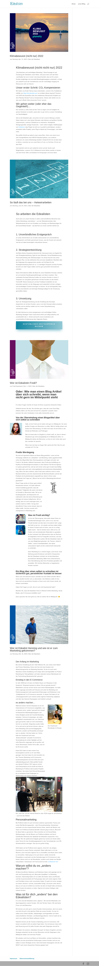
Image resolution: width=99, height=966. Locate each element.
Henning (15, 59)
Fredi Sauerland (17, 386)
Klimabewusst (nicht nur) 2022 (26, 56)
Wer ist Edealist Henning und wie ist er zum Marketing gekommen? (34, 649)
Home (74, 4)
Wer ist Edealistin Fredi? (23, 382)
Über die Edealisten (34, 59)
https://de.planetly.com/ (30, 93)
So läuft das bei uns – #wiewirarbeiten (30, 202)
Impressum (13, 958)
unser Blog (81, 4)
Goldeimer (22, 127)
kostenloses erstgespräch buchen (39, 325)
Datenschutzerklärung (27, 958)
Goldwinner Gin (53, 861)
